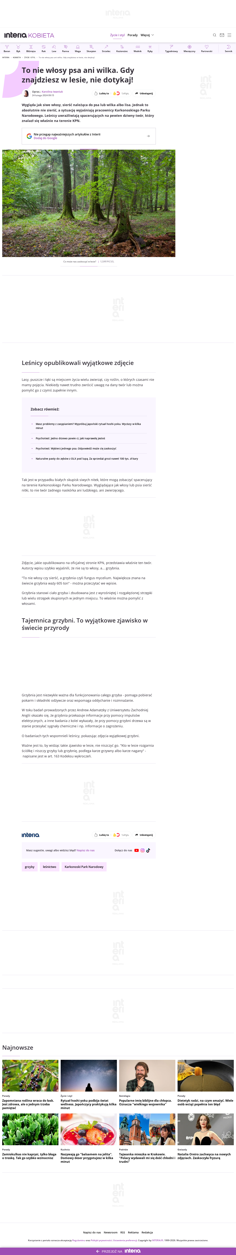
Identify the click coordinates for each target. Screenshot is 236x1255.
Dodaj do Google (65, 138)
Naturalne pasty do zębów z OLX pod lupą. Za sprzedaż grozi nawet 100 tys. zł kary (87, 458)
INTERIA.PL (158, 1240)
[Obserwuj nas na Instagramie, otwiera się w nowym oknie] (142, 850)
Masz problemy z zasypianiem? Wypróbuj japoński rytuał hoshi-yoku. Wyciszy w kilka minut (88, 426)
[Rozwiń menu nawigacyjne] (229, 35)
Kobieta (17, 57)
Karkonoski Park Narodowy (84, 867)
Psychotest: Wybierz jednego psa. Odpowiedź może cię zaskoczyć (76, 448)
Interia (5, 57)
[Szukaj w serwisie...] (214, 35)
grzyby (29, 867)
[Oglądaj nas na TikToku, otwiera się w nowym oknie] (148, 850)
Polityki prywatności (101, 1240)
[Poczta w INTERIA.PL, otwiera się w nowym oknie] (222, 35)
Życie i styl (29, 57)
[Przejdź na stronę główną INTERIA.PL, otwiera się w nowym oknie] (15, 35)
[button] (147, 35)
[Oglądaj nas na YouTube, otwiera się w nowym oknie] (137, 850)
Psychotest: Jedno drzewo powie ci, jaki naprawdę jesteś (70, 438)
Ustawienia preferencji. (125, 1240)
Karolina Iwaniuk (52, 91)
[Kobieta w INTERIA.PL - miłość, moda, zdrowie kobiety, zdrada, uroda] (41, 35)
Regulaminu (78, 1240)
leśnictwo (49, 867)
